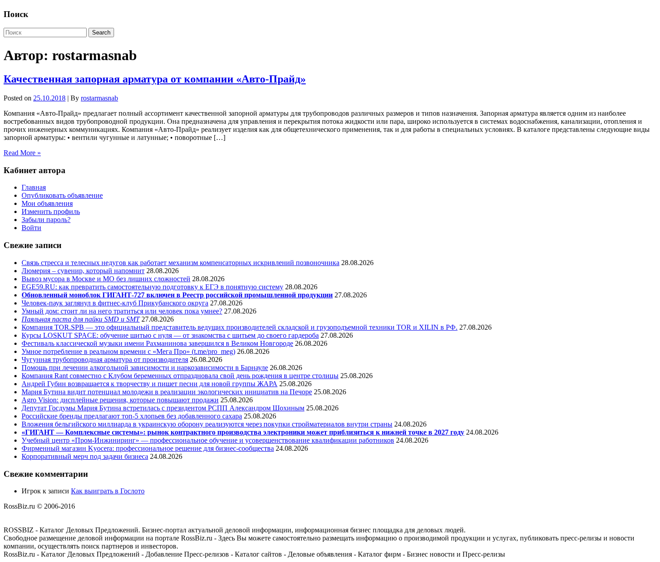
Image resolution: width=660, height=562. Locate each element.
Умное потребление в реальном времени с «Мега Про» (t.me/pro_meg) (128, 351)
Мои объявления (47, 203)
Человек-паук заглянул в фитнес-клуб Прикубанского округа (115, 303)
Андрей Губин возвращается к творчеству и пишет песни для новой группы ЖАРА (149, 384)
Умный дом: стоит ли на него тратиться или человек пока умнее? (122, 311)
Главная (34, 187)
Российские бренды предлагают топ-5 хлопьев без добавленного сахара (132, 416)
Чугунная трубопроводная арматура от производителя (105, 359)
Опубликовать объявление (62, 195)
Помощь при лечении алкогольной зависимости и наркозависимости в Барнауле (145, 367)
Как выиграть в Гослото (108, 491)
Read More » (22, 153)
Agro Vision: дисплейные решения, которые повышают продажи (120, 400)
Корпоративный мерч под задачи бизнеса (85, 456)
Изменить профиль (51, 211)
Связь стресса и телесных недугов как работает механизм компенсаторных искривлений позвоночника (180, 262)
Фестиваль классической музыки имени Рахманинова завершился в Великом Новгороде (157, 343)
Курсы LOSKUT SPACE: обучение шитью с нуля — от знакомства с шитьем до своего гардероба (170, 335)
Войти (31, 227)
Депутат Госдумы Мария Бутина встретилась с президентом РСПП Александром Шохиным (163, 408)
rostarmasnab (99, 98)
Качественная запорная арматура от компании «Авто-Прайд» (155, 79)
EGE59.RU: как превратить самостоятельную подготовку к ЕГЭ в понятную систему (152, 287)
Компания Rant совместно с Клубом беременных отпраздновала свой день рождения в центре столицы (180, 375)
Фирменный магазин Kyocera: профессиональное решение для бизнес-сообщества (148, 448)
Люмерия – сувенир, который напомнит (83, 270)
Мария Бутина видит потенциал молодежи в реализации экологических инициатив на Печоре (167, 392)
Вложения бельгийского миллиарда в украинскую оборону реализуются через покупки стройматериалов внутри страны (207, 424)
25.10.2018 (49, 98)
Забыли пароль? (46, 219)
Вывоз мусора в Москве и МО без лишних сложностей (106, 279)
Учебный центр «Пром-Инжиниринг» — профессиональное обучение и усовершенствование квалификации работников (208, 440)
